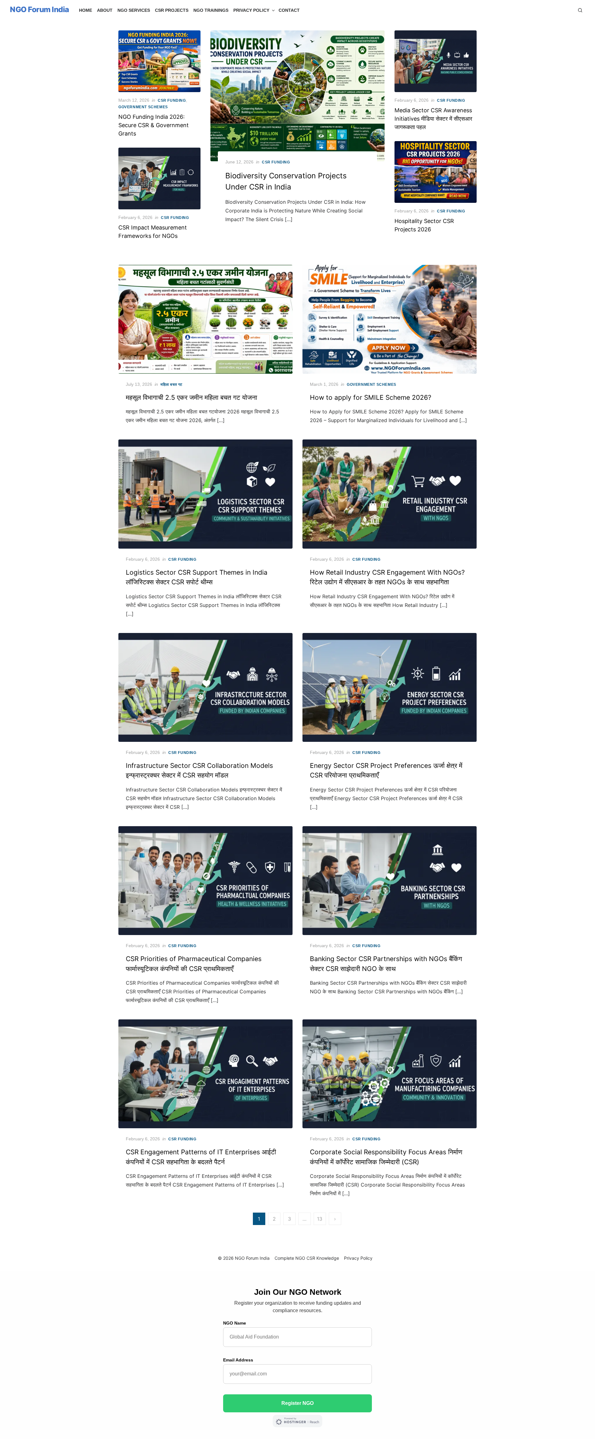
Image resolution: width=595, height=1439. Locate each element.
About (104, 10)
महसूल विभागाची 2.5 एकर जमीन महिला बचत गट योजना (191, 397)
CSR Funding (276, 162)
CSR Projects (171, 10)
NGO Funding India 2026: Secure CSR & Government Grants (153, 125)
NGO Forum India (39, 9)
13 (319, 1219)
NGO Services (133, 10)
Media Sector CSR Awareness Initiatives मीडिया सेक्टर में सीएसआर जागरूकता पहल (433, 118)
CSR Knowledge (322, 1258)
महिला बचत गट (172, 384)
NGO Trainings (210, 10)
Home (85, 10)
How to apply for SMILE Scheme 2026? (370, 397)
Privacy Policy (251, 10)
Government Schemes (143, 107)
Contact (289, 10)
